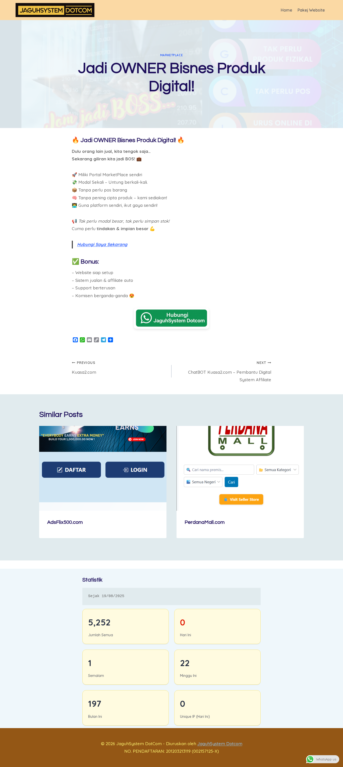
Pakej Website (311, 10)
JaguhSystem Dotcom (219, 743)
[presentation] (102, 468)
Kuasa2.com (84, 367)
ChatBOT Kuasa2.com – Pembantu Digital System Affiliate (229, 371)
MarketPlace (171, 55)
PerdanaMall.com (205, 522)
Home (286, 10)
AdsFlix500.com (65, 522)
